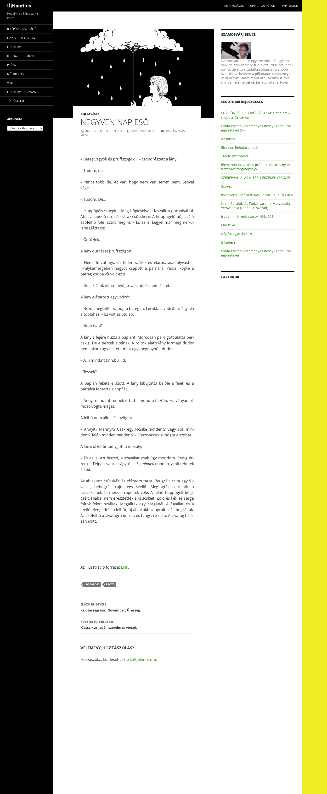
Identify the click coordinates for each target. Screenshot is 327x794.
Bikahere (228, 242)
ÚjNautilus (19, 6)
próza (110, 584)
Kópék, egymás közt (236, 233)
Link (124, 567)
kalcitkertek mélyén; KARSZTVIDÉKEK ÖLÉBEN (257, 195)
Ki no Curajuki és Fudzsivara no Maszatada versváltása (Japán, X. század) (255, 205)
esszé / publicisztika (21, 38)
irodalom (92, 584)
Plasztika (228, 225)
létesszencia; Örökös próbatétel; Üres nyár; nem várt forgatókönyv (255, 166)
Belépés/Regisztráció (22, 29)
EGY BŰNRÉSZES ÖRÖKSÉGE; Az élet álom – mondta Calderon (255, 115)
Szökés (226, 186)
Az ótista (228, 139)
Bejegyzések (89, 114)
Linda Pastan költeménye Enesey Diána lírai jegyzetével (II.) (256, 128)
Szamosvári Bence (143, 131)
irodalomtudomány (21, 92)
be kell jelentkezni (140, 659)
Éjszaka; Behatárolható (239, 147)
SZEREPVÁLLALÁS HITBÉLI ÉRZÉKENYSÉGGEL (256, 177)
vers (10, 83)
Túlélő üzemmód (234, 156)
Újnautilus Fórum (263, 5)
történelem (15, 101)
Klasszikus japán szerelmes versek (108, 625)
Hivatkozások (234, 5)
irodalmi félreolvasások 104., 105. (247, 216)
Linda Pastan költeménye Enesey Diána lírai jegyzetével (256, 253)
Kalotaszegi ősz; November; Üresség (110, 607)
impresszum (290, 5)
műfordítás (15, 74)
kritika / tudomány (20, 56)
